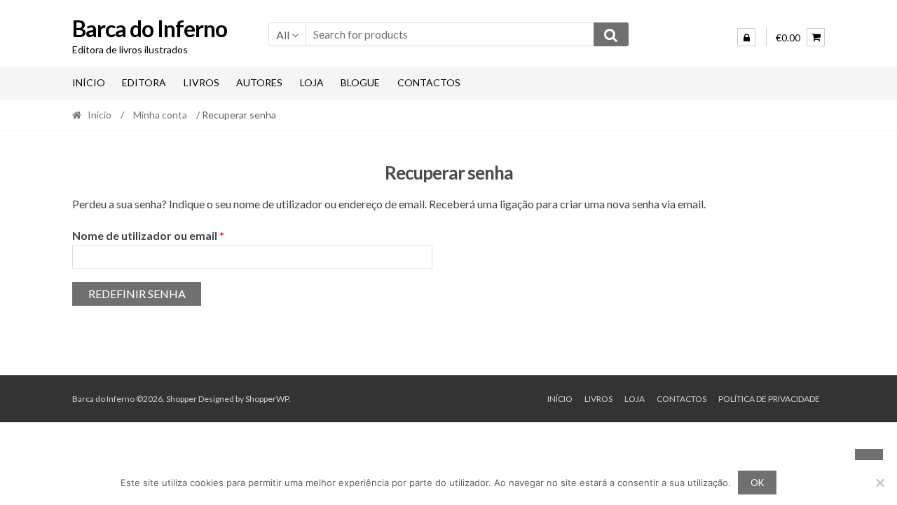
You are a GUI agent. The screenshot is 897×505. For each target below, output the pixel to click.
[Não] (879, 483)
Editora (144, 82)
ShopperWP (267, 398)
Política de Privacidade (769, 398)
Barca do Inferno (149, 28)
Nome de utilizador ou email (179, 235)
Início (88, 82)
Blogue (360, 82)
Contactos (428, 82)
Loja (312, 82)
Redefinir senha (137, 293)
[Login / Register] (746, 37)
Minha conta (160, 115)
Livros (201, 82)
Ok (757, 482)
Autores (259, 82)
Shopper (181, 398)
